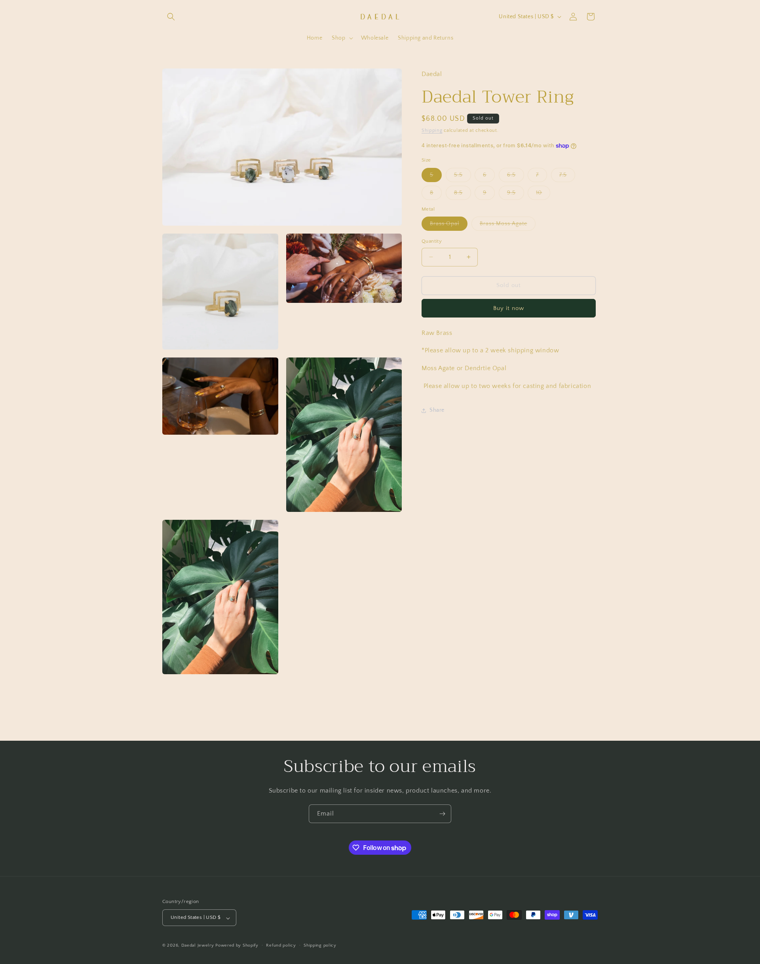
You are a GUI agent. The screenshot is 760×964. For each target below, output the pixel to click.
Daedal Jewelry (197, 945)
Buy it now (508, 308)
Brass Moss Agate (508, 225)
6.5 (515, 176)
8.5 (462, 194)
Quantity (432, 241)
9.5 (515, 194)
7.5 (567, 176)
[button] (171, 16)
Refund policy (281, 945)
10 (543, 194)
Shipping (432, 130)
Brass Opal (448, 225)
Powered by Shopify (236, 945)
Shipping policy (320, 945)
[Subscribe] (442, 813)
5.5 (462, 176)
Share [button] (437, 410)
